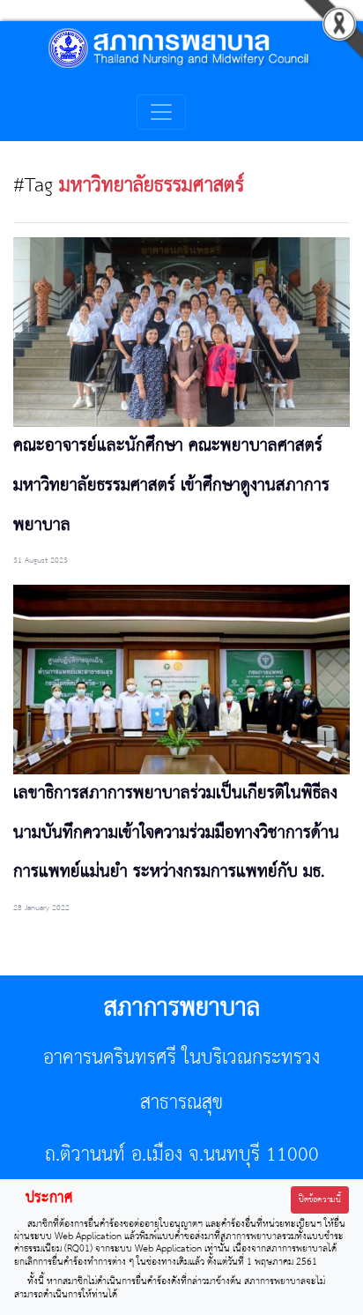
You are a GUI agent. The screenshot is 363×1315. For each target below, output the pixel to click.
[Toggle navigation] (161, 112)
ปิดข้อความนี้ (320, 1200)
